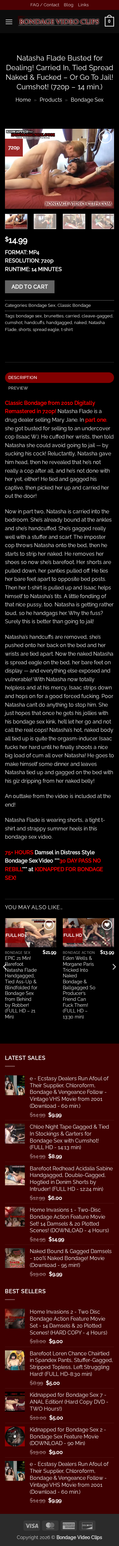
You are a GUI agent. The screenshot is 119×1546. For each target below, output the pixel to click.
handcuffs (34, 322)
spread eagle (46, 329)
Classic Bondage (74, 305)
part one (95, 420)
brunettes (53, 315)
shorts (25, 329)
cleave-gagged (97, 315)
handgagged (59, 322)
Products (51, 100)
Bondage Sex (87, 100)
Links (83, 4)
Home (23, 100)
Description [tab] (22, 377)
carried (72, 315)
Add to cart (30, 287)
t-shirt (67, 329)
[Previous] (15, 169)
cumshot (13, 322)
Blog (68, 4)
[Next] (103, 169)
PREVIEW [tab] (18, 388)
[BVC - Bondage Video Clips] (59, 21)
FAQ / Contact (44, 4)
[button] (9, 22)
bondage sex (29, 315)
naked (80, 322)
